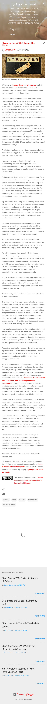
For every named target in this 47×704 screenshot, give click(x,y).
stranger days (9, 504)
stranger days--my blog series (23, 85)
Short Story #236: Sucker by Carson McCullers (20, 580)
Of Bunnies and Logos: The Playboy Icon (19, 602)
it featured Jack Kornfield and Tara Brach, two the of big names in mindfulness (23, 380)
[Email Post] (3, 495)
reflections (32, 499)
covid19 (6, 499)
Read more (40, 593)
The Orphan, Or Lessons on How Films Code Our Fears (18, 670)
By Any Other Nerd (23, 4)
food (14, 499)
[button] (43, 44)
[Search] (43, 5)
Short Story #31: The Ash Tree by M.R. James (20, 625)
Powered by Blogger (25, 694)
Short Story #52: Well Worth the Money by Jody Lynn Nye (18, 647)
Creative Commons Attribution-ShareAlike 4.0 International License (28, 480)
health (22, 499)
